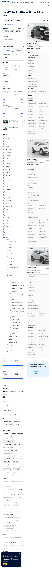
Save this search (36, 372)
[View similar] (44, 25)
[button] (6, 31)
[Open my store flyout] (41, 2)
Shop (12, 2)
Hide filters (8, 20)
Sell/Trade (16, 2)
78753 (15, 54)
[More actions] (47, 48)
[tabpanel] (13, 56)
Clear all (20, 28)
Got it (5, 564)
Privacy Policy (7, 559)
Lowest (5, 94)
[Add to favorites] (47, 25)
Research (27, 2)
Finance (22, 2)
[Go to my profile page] (47, 2)
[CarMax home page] (6, 2)
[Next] (47, 33)
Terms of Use (5, 561)
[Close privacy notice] (20, 553)
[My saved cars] (43, 2)
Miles (5, 56)
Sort (47, 20)
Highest (16, 94)
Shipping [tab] (19, 50)
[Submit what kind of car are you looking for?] (49, 5)
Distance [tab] (8, 50)
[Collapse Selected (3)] (23, 28)
